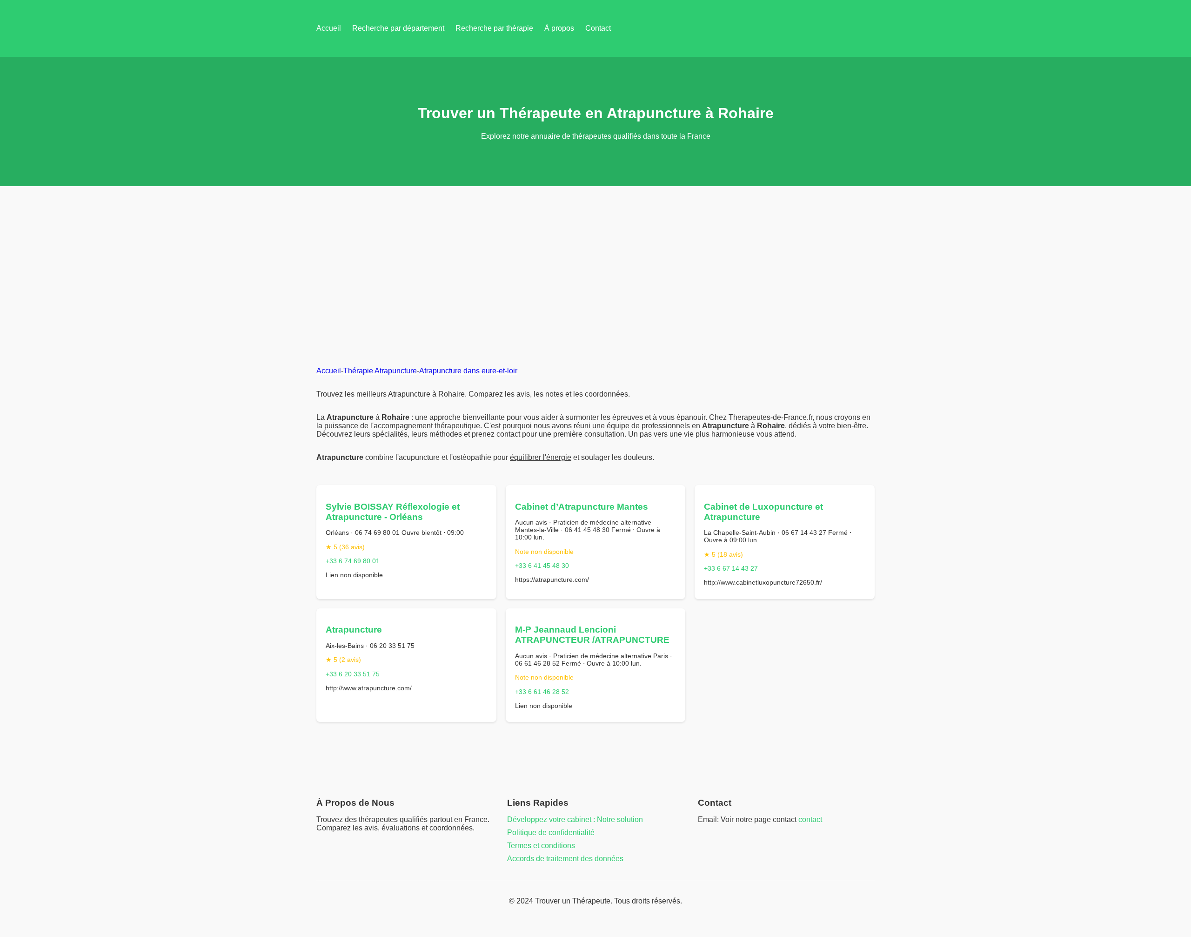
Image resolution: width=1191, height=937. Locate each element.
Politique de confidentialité (551, 832)
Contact (598, 28)
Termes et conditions (541, 845)
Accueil (328, 28)
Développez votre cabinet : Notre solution (575, 819)
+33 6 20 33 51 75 (353, 674)
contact (810, 819)
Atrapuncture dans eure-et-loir (468, 371)
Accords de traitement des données (565, 859)
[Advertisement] (595, 256)
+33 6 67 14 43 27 (731, 568)
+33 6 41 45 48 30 (542, 565)
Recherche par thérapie (494, 28)
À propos (559, 28)
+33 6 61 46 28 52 (542, 691)
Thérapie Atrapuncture (380, 371)
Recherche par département (398, 28)
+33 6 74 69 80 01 (353, 561)
